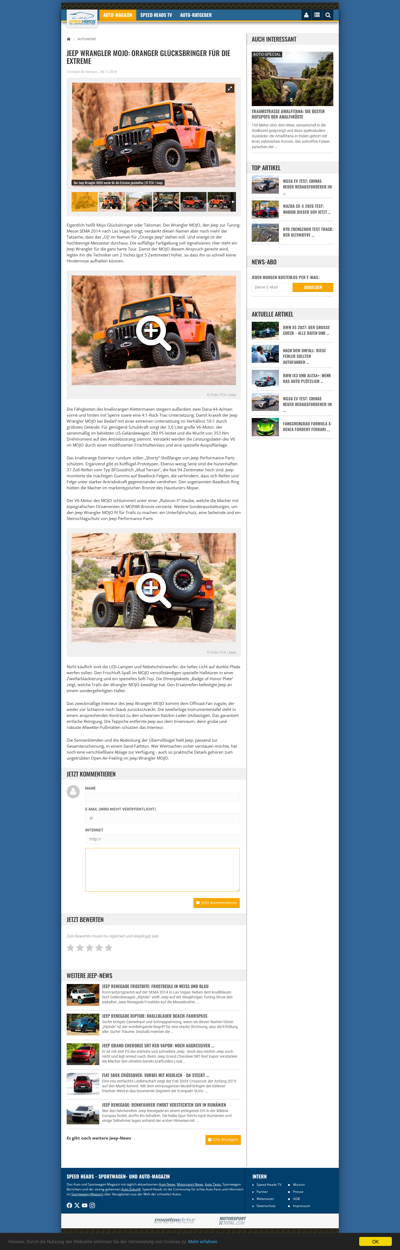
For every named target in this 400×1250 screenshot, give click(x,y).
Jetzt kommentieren (219, 902)
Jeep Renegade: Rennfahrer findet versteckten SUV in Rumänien (164, 1105)
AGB (296, 1198)
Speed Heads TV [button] (156, 14)
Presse (298, 1191)
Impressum (301, 1205)
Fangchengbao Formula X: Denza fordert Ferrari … (307, 426)
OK (375, 1241)
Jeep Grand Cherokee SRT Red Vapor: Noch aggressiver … (158, 1045)
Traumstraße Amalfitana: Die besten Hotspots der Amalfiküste (288, 114)
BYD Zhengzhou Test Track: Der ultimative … (308, 232)
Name (90, 788)
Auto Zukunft (131, 1189)
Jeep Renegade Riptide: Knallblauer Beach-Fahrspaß (154, 1016)
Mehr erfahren (202, 1241)
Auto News (167, 1184)
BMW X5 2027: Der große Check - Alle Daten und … (306, 330)
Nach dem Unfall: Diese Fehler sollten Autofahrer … (304, 356)
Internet (94, 830)
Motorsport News (190, 1184)
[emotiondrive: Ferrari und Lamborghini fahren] (175, 1221)
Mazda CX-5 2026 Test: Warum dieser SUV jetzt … (307, 209)
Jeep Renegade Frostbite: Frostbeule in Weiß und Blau (155, 986)
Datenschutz (266, 1205)
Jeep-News (120, 1138)
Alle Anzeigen (225, 1139)
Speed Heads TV (269, 1184)
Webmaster (265, 1198)
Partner (262, 1191)
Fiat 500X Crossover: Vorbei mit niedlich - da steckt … (155, 1075)
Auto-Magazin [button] (117, 14)
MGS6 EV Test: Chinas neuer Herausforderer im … (307, 187)
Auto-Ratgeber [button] (196, 14)
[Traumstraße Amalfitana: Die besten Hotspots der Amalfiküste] (292, 78)
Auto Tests (213, 1184)
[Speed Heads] (82, 19)
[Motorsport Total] (232, 1221)
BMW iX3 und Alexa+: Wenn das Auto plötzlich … (307, 378)
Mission (299, 1184)
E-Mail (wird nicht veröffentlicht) (120, 809)
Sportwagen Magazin (87, 1194)
